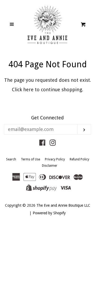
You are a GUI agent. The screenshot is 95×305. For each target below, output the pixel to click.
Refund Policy (79, 159)
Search (11, 159)
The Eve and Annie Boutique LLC (63, 205)
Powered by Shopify (49, 213)
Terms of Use (30, 159)
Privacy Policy (55, 159)
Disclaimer (49, 165)
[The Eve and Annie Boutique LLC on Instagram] (53, 143)
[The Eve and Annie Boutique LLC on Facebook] (42, 143)
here (28, 89)
